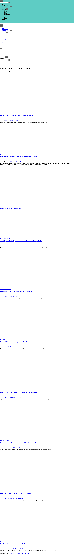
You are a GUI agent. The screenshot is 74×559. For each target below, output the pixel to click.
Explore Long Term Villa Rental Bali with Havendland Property (19, 156)
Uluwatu (5, 13)
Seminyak (5, 18)
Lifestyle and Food (7, 7)
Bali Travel (4, 9)
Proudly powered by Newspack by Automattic (16, 553)
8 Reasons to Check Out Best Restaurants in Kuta (15, 493)
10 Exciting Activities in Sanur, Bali (11, 208)
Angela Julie (7, 120)
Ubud (5, 16)
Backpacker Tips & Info (6, 6)
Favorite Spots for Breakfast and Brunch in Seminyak (16, 115)
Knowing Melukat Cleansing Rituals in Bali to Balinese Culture (19, 442)
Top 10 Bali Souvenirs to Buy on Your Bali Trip (14, 342)
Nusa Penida (6, 15)
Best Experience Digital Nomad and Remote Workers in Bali (18, 392)
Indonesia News (5, 5)
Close (2, 26)
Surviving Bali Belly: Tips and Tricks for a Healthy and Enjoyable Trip (21, 241)
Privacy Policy (27, 553)
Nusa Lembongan (7, 14)
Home (3, 4)
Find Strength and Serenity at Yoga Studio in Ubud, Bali (17, 543)
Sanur (5, 12)
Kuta (4, 17)
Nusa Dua (5, 11)
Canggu (5, 10)
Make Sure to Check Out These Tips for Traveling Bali (16, 291)
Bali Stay (3, 19)
